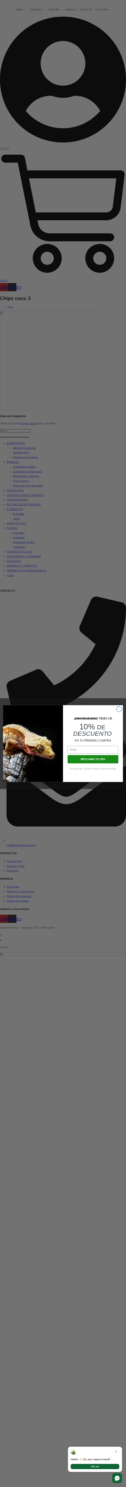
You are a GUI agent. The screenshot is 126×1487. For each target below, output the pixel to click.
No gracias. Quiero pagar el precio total (93, 768)
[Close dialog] (119, 709)
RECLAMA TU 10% (93, 759)
